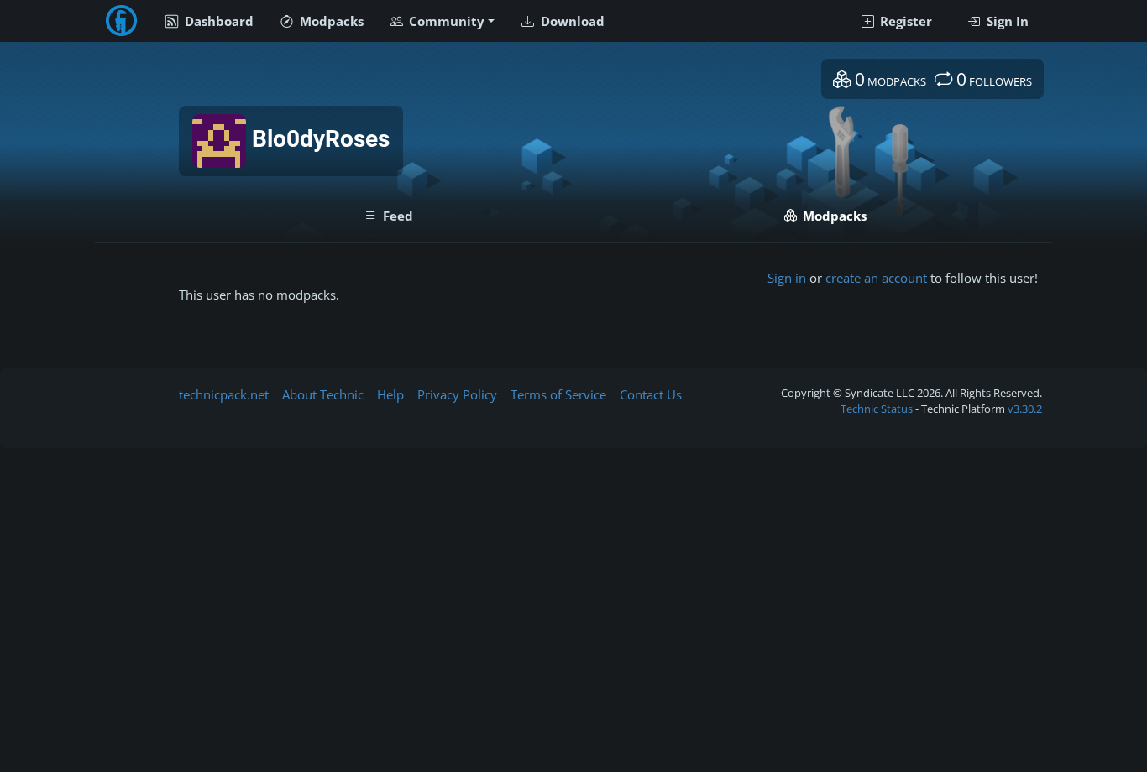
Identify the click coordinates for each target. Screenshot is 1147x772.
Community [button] (445, 21)
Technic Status (877, 408)
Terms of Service (558, 394)
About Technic (323, 394)
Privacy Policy (457, 394)
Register (904, 21)
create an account (876, 277)
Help (390, 394)
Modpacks (330, 21)
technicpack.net (224, 394)
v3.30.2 (1025, 408)
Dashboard (217, 21)
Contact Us (651, 394)
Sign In (1006, 21)
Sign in (786, 277)
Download (571, 21)
